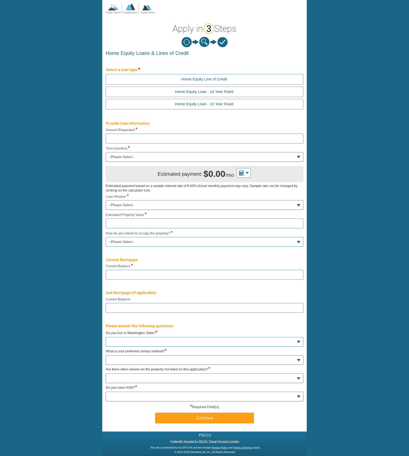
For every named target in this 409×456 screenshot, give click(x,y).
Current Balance (118, 266)
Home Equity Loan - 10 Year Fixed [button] (204, 92)
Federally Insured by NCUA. (189, 441)
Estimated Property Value (125, 215)
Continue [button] (204, 418)
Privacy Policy (220, 447)
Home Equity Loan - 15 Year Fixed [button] (204, 104)
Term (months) (116, 148)
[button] (204, 157)
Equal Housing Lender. (224, 441)
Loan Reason (116, 196)
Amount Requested (120, 130)
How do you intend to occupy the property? (138, 233)
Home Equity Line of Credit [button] (204, 79)
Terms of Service (243, 447)
